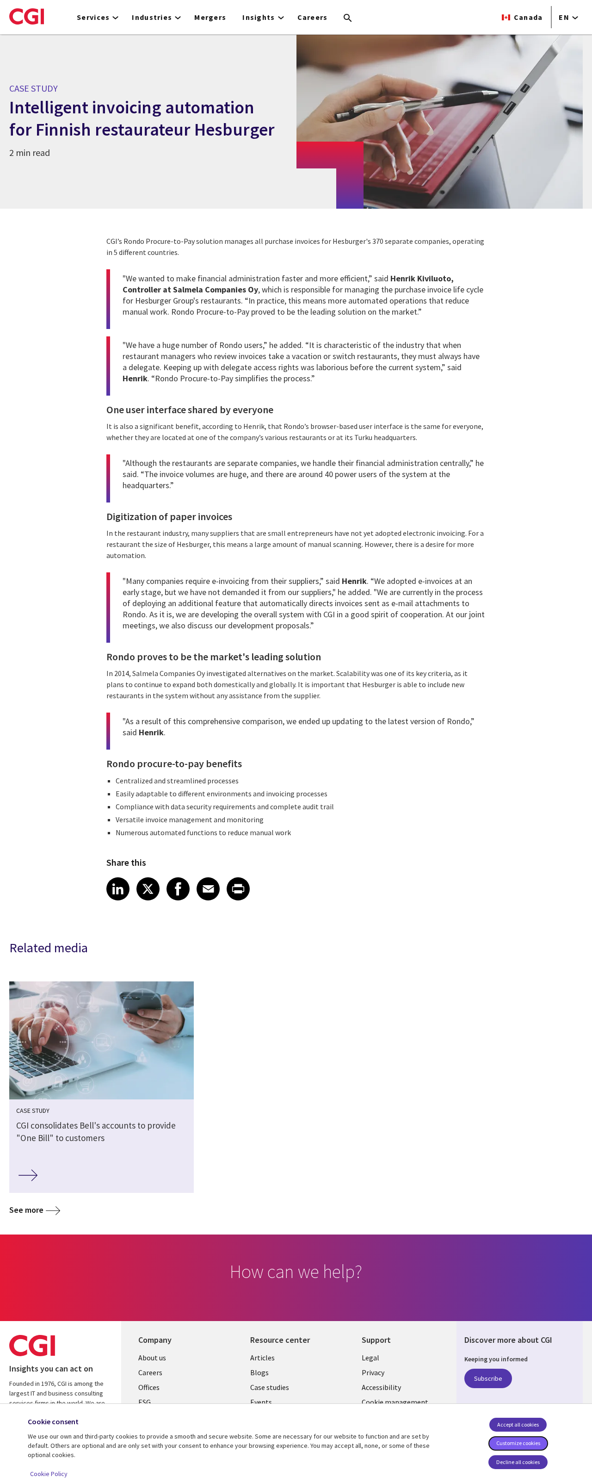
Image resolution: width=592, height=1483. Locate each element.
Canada (528, 17)
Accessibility (381, 1387)
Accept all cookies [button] (518, 1424)
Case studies (269, 1387)
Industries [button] (152, 17)
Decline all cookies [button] (518, 1461)
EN (564, 17)
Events (261, 1402)
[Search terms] (347, 18)
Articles (262, 1357)
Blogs (259, 1372)
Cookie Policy (49, 1474)
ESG (144, 1402)
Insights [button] (258, 17)
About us (152, 1357)
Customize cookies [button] (518, 1443)
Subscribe (488, 1378)
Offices (149, 1387)
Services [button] (93, 17)
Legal (370, 1357)
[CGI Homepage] (26, 16)
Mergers (210, 17)
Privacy (373, 1372)
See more (26, 1209)
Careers (312, 17)
